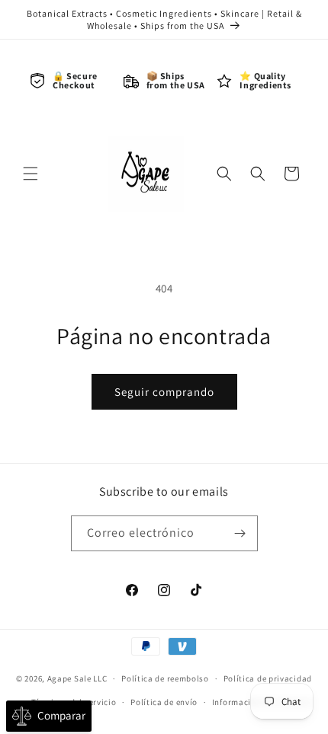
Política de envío (164, 702)
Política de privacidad (267, 678)
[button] (30, 173)
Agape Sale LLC (77, 678)
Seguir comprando (164, 392)
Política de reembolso (165, 678)
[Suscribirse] (240, 533)
